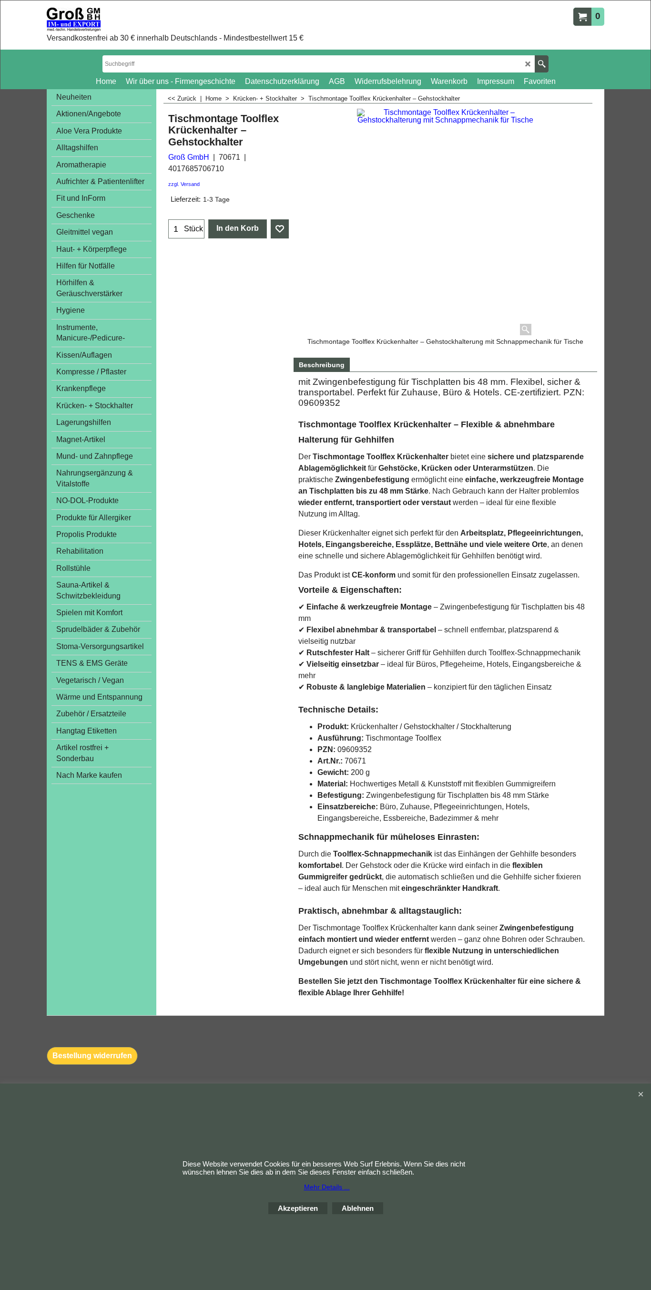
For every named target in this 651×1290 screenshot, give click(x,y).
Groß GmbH (188, 157)
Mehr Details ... (327, 1187)
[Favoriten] (280, 229)
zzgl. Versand (184, 184)
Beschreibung (322, 365)
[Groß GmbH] (154, 19)
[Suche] (542, 63)
